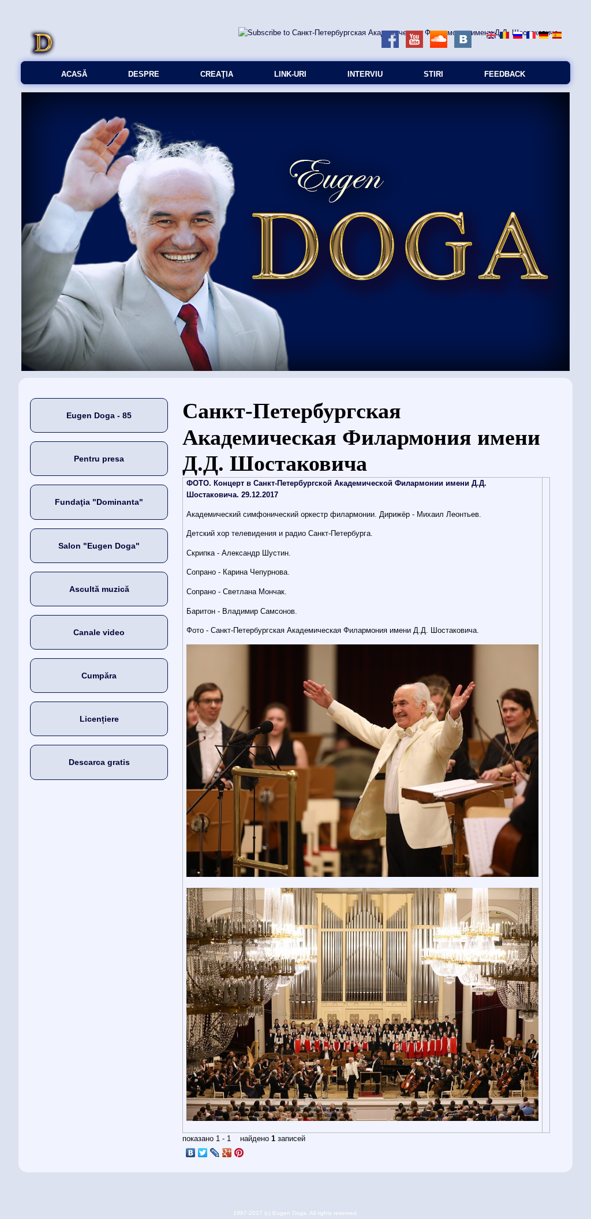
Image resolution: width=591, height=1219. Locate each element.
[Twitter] (203, 1152)
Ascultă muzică (99, 589)
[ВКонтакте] (191, 1152)
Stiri (433, 74)
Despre (143, 74)
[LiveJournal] (215, 1152)
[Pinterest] (239, 1152)
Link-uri (290, 74)
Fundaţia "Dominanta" (99, 502)
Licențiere (99, 718)
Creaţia (216, 74)
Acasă (74, 74)
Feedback (504, 74)
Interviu (365, 74)
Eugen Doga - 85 (99, 415)
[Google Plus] (227, 1152)
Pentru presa (99, 458)
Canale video (99, 632)
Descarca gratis (99, 762)
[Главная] (42, 55)
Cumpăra (99, 675)
